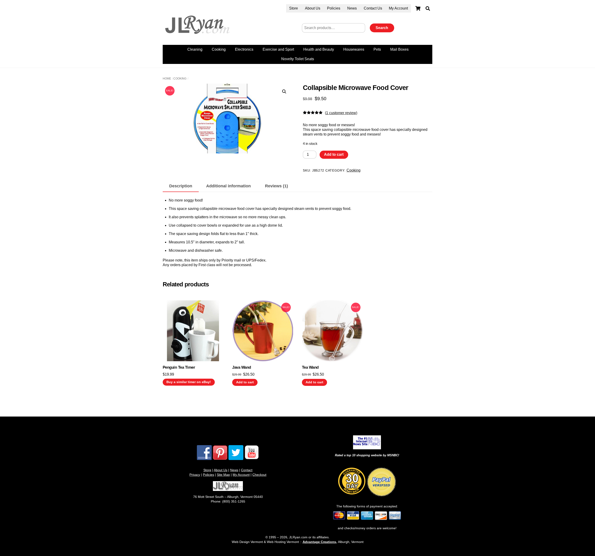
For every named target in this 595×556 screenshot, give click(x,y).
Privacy (194, 475)
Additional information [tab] (228, 186)
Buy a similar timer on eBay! (188, 382)
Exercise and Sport (278, 49)
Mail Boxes (399, 49)
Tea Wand (310, 367)
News (352, 8)
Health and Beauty (318, 49)
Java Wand (241, 367)
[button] (284, 91)
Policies (333, 8)
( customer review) (341, 113)
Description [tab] (180, 186)
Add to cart (334, 154)
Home (167, 78)
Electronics (244, 49)
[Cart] (418, 8)
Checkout (259, 475)
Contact (246, 470)
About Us (312, 8)
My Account (398, 8)
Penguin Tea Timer (179, 367)
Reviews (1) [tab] (276, 186)
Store (293, 8)
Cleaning (194, 49)
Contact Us (373, 8)
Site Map (223, 475)
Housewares (353, 49)
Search (382, 28)
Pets (377, 49)
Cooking (219, 49)
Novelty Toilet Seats (297, 59)
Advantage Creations (319, 542)
